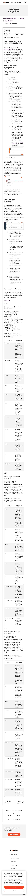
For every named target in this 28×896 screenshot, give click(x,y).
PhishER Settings (8, 49)
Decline (14, 890)
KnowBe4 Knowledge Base (9, 18)
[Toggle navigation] (25, 2)
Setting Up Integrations (11, 23)
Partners (14, 868)
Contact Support (14, 834)
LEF (9, 300)
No (21, 34)
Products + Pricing (14, 858)
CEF (8, 300)
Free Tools (14, 865)
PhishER (22, 18)
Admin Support (8, 21)
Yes (16, 34)
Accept (14, 887)
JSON (5, 300)
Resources (14, 861)
